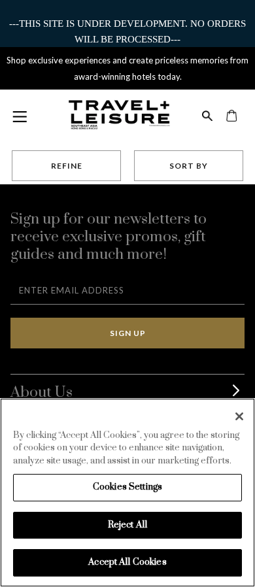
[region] (127, 492)
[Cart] (231, 114)
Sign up (128, 333)
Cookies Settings (127, 487)
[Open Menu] (19, 116)
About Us (41, 392)
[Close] (239, 416)
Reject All (127, 525)
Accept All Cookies (127, 562)
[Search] (207, 114)
